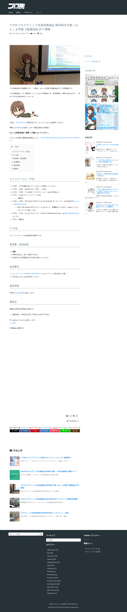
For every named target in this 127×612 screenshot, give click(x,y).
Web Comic (52, 587)
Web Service (53, 590)
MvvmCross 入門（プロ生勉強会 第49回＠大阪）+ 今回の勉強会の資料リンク (49, 471)
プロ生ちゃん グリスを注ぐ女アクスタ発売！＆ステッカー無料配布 (107, 206)
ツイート (86, 539)
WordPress (52, 593)
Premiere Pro (52, 578)
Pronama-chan (53, 581)
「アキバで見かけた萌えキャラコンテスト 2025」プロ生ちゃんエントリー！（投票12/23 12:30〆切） (107, 191)
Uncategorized (53, 584)
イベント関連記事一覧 (93, 61)
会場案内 (16, 162)
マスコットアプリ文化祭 (92, 552)
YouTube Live (21, 122)
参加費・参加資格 (19, 158)
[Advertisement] (45, 355)
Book (50, 553)
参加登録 (18, 127)
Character (52, 556)
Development (53, 562)
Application (52, 550)
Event (34, 33)
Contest (51, 559)
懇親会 (15, 169)
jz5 (78, 421)
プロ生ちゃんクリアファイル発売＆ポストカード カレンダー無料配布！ (46, 457)
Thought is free (74, 607)
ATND (14, 323)
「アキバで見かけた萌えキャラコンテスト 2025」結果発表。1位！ (107, 161)
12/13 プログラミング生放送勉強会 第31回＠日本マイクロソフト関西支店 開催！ (50, 499)
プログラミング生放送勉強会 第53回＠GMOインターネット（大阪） (45, 513)
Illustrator (52, 568)
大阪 (40, 33)
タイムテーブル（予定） (21, 151)
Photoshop (52, 575)
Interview (51, 571)
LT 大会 (15, 155)
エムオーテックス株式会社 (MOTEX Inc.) (27, 273)
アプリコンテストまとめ (92, 549)
